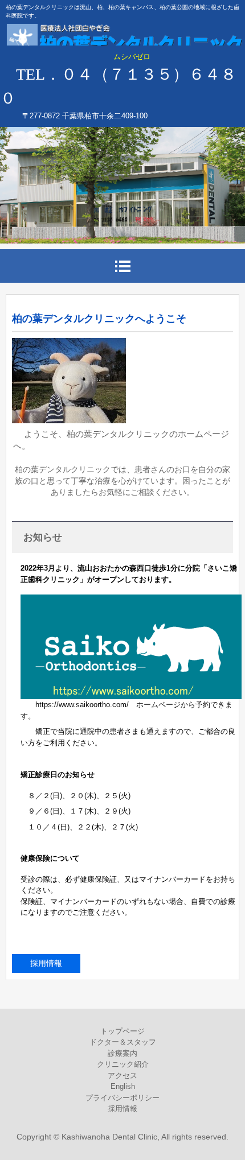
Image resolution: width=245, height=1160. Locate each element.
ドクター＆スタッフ (122, 1042)
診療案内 (122, 1053)
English (123, 1086)
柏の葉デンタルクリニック (122, 40)
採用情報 (46, 963)
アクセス (122, 1075)
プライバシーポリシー (122, 1097)
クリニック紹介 (123, 1064)
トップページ (122, 1031)
